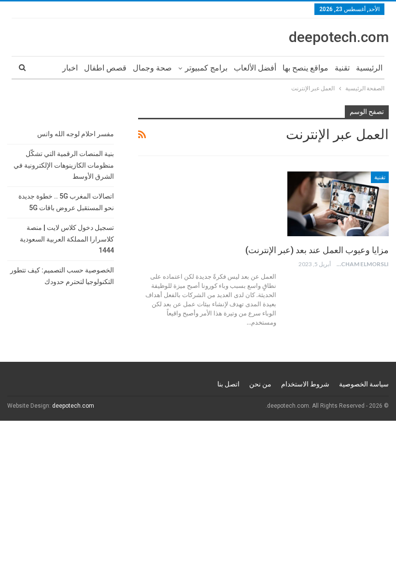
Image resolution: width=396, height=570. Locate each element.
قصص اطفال (105, 67)
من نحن (260, 384)
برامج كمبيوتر (206, 67)
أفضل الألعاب (255, 67)
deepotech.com (339, 36)
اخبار (70, 67)
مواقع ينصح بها (305, 67)
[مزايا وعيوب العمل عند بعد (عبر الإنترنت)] (338, 203)
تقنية (342, 67)
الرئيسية (369, 67)
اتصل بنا (228, 384)
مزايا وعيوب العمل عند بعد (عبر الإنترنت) (317, 250)
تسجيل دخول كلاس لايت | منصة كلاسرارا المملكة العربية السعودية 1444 (67, 239)
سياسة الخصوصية (364, 384)
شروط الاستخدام (305, 384)
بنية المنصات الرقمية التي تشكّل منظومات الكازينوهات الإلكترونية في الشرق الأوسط (64, 165)
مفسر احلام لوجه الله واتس (75, 134)
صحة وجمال (152, 67)
